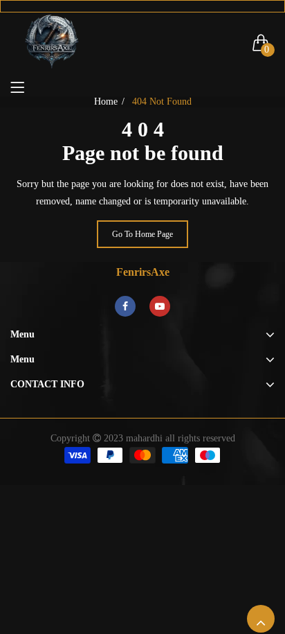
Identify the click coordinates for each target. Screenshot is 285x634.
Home (106, 101)
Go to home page (142, 234)
